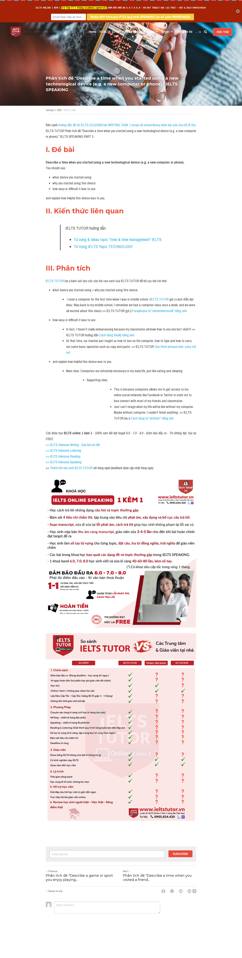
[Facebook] (163, 891)
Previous (52, 871)
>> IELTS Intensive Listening (63, 450)
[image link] (15, 31)
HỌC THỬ (223, 32)
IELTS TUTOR (55, 281)
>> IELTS (52, 462)
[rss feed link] (194, 891)
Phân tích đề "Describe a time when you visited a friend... (157, 877)
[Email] (189, 891)
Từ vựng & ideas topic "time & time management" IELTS (117, 239)
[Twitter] (172, 891)
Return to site (55, 891)
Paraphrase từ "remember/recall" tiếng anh (159, 310)
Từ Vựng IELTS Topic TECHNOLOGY (103, 246)
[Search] (205, 31)
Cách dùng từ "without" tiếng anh (152, 418)
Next (125, 871)
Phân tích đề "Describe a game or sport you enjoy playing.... (79, 877)
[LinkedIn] (181, 891)
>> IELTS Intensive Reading (63, 456)
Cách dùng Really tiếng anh (117, 335)
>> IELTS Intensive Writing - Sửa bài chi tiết (73, 444)
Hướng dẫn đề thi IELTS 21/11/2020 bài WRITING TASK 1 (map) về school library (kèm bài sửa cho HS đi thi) (126, 125)
